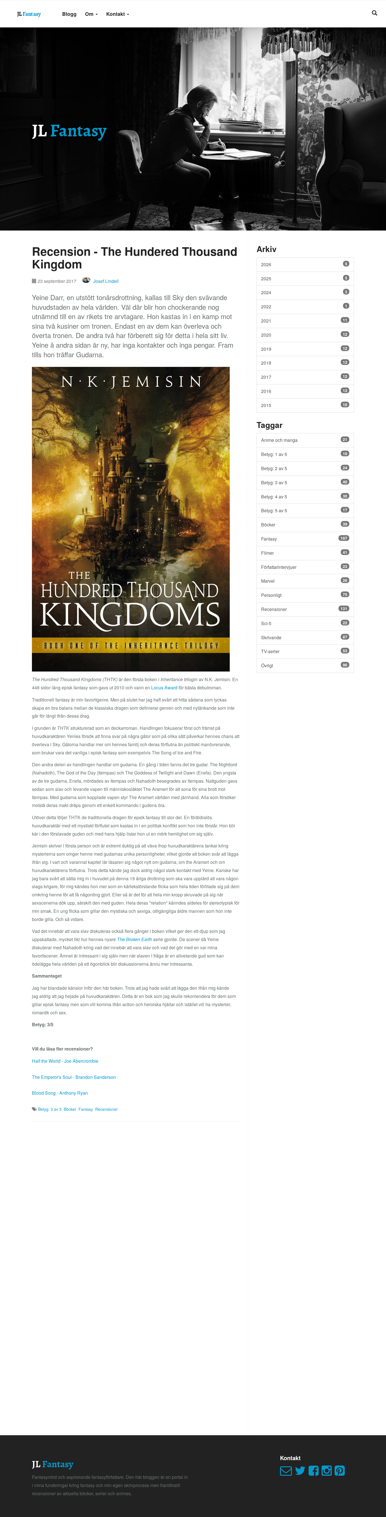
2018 (304, 362)
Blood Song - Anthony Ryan (60, 1093)
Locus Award (164, 687)
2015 (304, 405)
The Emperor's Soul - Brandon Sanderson (74, 1077)
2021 (304, 320)
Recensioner (106, 1109)
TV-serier (304, 651)
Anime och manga (304, 439)
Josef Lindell (106, 281)
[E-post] (287, 1473)
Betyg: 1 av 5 (304, 454)
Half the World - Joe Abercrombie (65, 1061)
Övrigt (304, 665)
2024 (304, 292)
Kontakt (116, 13)
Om (90, 13)
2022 (304, 306)
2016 (304, 391)
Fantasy (86, 1109)
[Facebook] (315, 1473)
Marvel (304, 580)
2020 (304, 334)
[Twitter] (302, 1473)
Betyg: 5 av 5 (304, 510)
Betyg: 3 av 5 (50, 1109)
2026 (304, 264)
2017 (304, 376)
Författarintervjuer (304, 566)
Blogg (69, 13)
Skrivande (304, 637)
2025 (304, 278)
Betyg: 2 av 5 (304, 468)
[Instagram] (328, 1473)
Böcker (70, 1109)
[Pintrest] (341, 1473)
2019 (304, 348)
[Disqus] (135, 1200)
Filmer (304, 552)
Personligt (304, 594)
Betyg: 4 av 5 (304, 496)
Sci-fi (304, 623)
